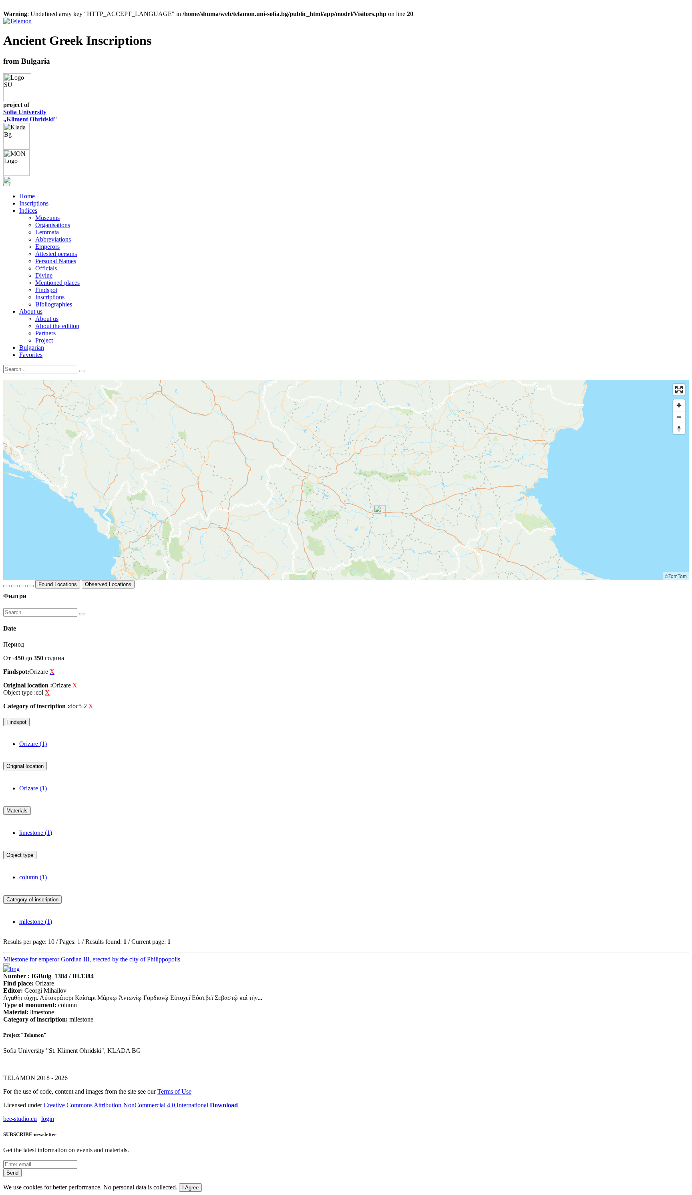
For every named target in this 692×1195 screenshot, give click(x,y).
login (47, 1118)
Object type (19, 855)
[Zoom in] (679, 405)
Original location (25, 766)
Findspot (46, 289)
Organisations (52, 225)
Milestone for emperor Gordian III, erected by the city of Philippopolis (91, 959)
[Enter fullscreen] (679, 389)
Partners (45, 333)
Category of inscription (32, 900)
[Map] (346, 480)
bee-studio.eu (20, 1118)
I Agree (190, 1188)
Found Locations (57, 584)
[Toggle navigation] (6, 185)
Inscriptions (33, 203)
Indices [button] (28, 210)
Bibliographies (53, 304)
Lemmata (47, 232)
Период (13, 644)
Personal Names (55, 261)
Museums (47, 217)
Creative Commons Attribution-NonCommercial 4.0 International (126, 1105)
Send (12, 1173)
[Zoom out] (679, 417)
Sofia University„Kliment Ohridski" (30, 116)
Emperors (47, 246)
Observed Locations (108, 584)
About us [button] (30, 311)
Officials (46, 268)
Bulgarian (31, 347)
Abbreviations (53, 239)
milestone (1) (35, 921)
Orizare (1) (33, 743)
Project (44, 340)
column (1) (33, 877)
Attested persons (56, 253)
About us (46, 318)
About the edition (57, 325)
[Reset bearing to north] (679, 428)
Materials (17, 811)
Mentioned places (57, 282)
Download (224, 1105)
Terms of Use (174, 1091)
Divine (43, 275)
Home (27, 196)
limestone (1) (35, 832)
